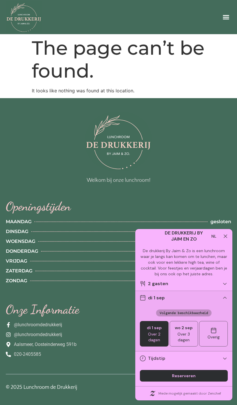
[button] (226, 17)
